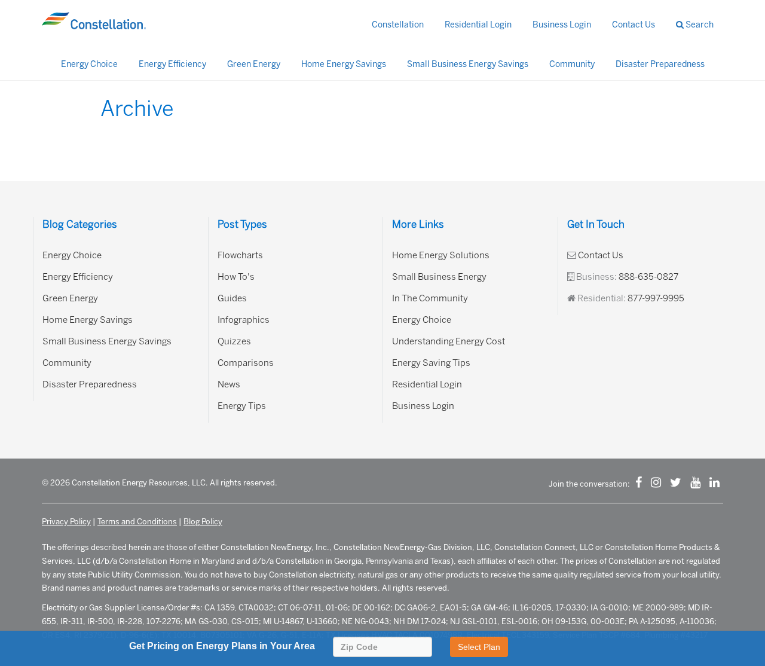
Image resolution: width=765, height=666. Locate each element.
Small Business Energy (439, 276)
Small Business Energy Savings (467, 64)
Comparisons (246, 363)
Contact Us (633, 25)
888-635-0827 (648, 276)
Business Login (562, 25)
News (229, 384)
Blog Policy (202, 521)
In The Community (430, 298)
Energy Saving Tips (431, 363)
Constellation (398, 25)
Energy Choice (89, 64)
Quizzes (234, 341)
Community (572, 64)
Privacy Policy (66, 521)
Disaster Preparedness (660, 64)
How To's (236, 276)
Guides (232, 298)
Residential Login (478, 25)
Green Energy (253, 64)
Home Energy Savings (343, 64)
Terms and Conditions (137, 521)
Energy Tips (242, 406)
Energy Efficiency (172, 64)
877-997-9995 (656, 298)
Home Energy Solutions (440, 255)
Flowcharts (240, 255)
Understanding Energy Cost (448, 341)
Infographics (244, 319)
